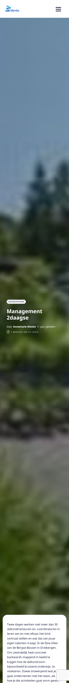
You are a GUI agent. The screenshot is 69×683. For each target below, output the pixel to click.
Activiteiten (16, 301)
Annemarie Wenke (24, 326)
